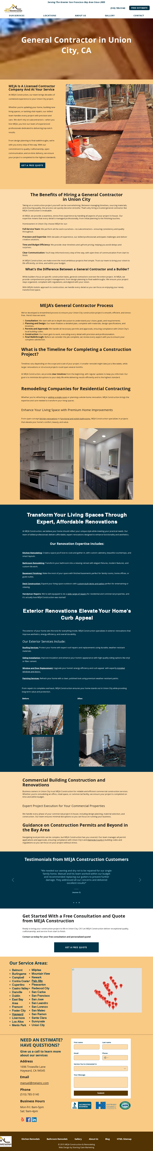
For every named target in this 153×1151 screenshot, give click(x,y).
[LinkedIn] (34, 1119)
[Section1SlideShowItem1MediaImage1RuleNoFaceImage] (73, 902)
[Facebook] (28, 1119)
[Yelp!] (22, 1119)
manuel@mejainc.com (34, 1083)
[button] (49, 15)
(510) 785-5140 (117, 8)
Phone (105, 1053)
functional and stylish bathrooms (75, 418)
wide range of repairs (77, 594)
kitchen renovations (48, 418)
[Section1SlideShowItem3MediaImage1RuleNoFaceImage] (79, 902)
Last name (106, 1042)
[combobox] (101, 1068)
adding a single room (57, 397)
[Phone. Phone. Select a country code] (106, 1057)
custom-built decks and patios (90, 583)
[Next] (140, 880)
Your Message (79, 1075)
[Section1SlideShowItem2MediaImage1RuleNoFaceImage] (76, 902)
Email (76, 1053)
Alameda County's (95, 840)
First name (78, 1042)
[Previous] (13, 880)
